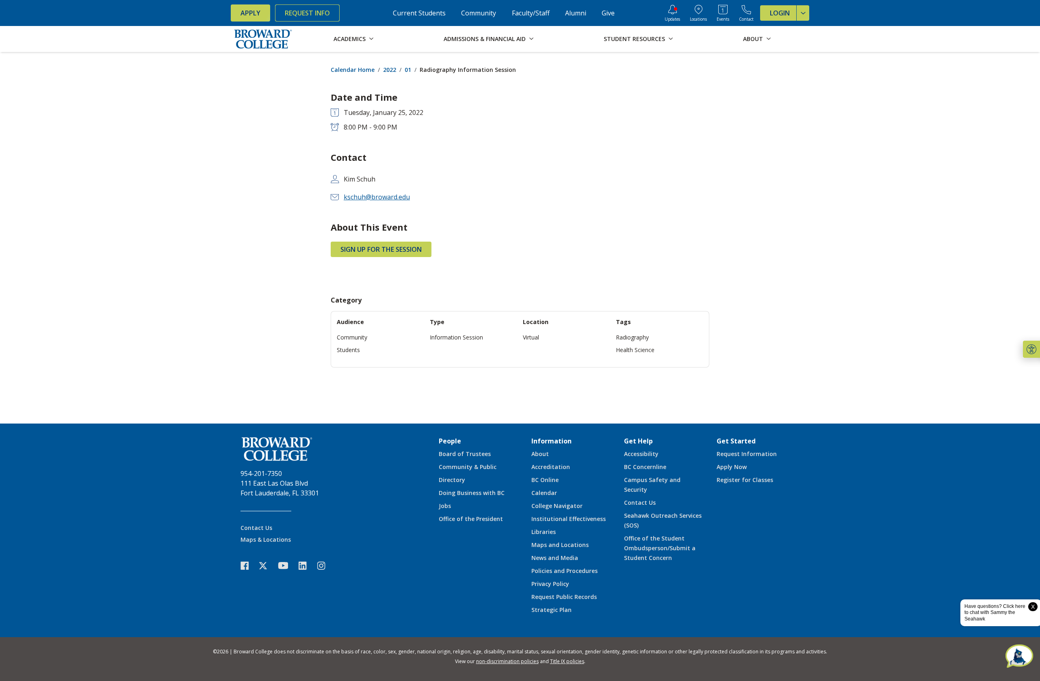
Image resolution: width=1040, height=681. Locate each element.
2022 (389, 70)
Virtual (531, 337)
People (450, 441)
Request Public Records (564, 597)
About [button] (753, 39)
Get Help (638, 441)
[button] (1031, 349)
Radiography (632, 337)
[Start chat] (1019, 656)
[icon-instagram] (325, 565)
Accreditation (550, 467)
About (540, 454)
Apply (250, 13)
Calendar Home (353, 70)
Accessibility (641, 454)
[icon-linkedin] (307, 565)
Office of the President (471, 519)
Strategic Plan (551, 610)
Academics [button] (350, 39)
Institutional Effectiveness (568, 519)
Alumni (575, 13)
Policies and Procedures (564, 571)
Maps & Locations (265, 539)
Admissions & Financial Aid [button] (485, 39)
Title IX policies (567, 661)
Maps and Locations (560, 545)
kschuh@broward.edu (377, 196)
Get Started (736, 441)
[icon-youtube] (287, 565)
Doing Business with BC (472, 493)
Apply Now (732, 467)
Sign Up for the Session (381, 249)
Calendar (544, 493)
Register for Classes (745, 480)
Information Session (456, 337)
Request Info (307, 13)
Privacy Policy (550, 584)
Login (780, 13)
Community (478, 13)
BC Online (545, 480)
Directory (452, 480)
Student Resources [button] (634, 39)
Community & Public (467, 467)
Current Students (419, 13)
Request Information (747, 454)
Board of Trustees (465, 454)
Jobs (445, 506)
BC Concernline (645, 467)
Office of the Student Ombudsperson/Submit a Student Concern (660, 548)
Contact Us (256, 528)
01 (408, 70)
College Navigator (557, 506)
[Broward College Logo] (263, 39)
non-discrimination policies (507, 661)
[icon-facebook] (248, 565)
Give (608, 13)
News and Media (554, 558)
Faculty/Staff (531, 13)
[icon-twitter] (267, 565)
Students (348, 350)
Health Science (635, 350)
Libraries (543, 532)
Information (551, 441)
